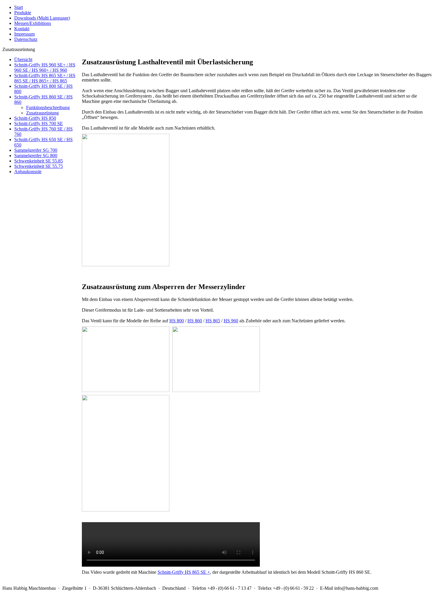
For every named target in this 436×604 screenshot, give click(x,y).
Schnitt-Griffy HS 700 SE (38, 123)
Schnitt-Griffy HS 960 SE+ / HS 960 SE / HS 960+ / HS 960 (44, 67)
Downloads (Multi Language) (42, 17)
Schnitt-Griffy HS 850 (35, 118)
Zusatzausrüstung (42, 112)
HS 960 (231, 320)
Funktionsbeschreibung (48, 107)
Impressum (24, 33)
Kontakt (21, 28)
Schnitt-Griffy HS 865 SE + (183, 572)
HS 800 (176, 320)
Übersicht (23, 59)
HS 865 (213, 320)
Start (18, 7)
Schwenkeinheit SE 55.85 (38, 160)
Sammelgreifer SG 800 (35, 155)
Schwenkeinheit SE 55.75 (38, 166)
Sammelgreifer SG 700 (35, 150)
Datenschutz (25, 39)
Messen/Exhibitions (32, 23)
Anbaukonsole (28, 171)
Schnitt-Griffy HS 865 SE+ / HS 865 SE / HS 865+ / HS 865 (44, 78)
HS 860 (194, 320)
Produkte (22, 12)
